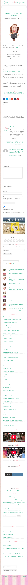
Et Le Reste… (6, 355)
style (15, 510)
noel (23, 506)
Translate (13, 263)
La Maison (5, 379)
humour (13, 118)
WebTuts (24, 576)
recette (19, 508)
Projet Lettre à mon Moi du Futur (10, 409)
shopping (9, 510)
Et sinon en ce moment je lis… (9, 365)
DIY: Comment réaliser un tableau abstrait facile (13, 551)
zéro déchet (19, 512)
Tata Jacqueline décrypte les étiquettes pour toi (12, 420)
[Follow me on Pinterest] (14, 240)
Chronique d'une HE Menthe (9, 333)
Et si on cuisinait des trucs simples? (10, 357)
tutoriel (20, 510)
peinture (9, 508)
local (15, 504)
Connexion (5, 529)
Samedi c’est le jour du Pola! (9, 417)
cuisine (5, 500)
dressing (20, 500)
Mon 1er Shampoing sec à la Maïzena (16, 292)
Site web (5, 191)
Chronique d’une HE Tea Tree (9, 341)
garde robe (11, 502)
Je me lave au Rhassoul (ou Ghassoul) (16, 296)
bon (18, 497)
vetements (5, 512)
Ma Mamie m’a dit (7, 387)
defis (9, 500)
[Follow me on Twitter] (8, 240)
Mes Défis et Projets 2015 (8, 390)
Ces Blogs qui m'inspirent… (9, 325)
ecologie (5, 502)
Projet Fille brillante (7, 406)
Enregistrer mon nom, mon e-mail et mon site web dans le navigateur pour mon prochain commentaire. (13, 198)
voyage (14, 512)
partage (6, 508)
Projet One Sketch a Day (8, 412)
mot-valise (20, 118)
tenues (17, 510)
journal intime (8, 504)
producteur (13, 508)
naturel (20, 506)
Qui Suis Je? (11, 300)
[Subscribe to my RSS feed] (22, 240)
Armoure (16, 47)
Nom (4, 180)
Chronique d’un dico (19, 116)
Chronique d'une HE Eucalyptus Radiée (11, 330)
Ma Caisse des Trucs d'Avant (9, 384)
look (17, 504)
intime (23, 502)
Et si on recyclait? (6, 363)
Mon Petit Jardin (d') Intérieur (9, 395)
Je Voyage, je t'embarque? (8, 374)
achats (4, 497)
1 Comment (21, 18)
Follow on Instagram (18, 474)
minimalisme (10, 506)
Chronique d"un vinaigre (8, 327)
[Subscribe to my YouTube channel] (19, 240)
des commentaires (8, 534)
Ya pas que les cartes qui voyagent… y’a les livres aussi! (19, 142)
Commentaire (6, 166)
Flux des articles (7, 531)
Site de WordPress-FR (7, 537)
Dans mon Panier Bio (7, 346)
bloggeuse (14, 497)
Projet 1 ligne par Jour (7, 401)
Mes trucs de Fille (6, 393)
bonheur (21, 497)
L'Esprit (5, 117)
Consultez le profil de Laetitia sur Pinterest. (12, 490)
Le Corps (5, 382)
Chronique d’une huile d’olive (9, 344)
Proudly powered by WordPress (7, 576)
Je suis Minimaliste (7, 368)
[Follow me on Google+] (11, 240)
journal (4, 504)
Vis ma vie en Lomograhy (8, 425)
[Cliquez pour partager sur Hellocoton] (9, 99)
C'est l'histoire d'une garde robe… (10, 322)
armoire (22, 117)
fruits (8, 502)
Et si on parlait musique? (8, 360)
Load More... (8, 474)
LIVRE (12, 504)
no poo (4, 508)
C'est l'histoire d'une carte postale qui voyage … (13, 319)
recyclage (5, 510)
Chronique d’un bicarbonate (9, 335)
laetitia (7, 18)
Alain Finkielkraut (16, 117)
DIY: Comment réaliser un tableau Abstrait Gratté (13, 548)
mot (16, 118)
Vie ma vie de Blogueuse (8, 423)
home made (16, 502)
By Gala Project (6, 316)
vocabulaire (14, 120)
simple (12, 510)
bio (10, 497)
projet (16, 508)
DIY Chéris (5, 349)
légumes (19, 504)
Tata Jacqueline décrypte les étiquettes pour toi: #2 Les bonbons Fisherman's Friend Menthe (16, 279)
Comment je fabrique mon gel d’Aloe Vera (12, 553)
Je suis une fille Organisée (8, 371)
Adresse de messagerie (8, 186)
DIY (17, 499)
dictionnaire (8, 118)
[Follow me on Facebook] (5, 240)
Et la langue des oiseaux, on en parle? (10, 352)
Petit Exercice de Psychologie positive (11, 398)
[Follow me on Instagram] (17, 240)
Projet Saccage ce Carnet (8, 414)
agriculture (7, 497)
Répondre (10, 160)
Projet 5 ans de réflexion (8, 404)
